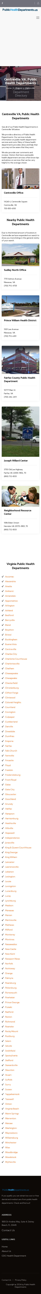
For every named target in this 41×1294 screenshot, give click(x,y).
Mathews (9, 925)
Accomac (9, 576)
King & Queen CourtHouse (18, 847)
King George (11, 852)
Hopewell (10, 833)
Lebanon (9, 871)
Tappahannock (12, 1094)
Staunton (9, 1070)
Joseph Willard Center (16, 461)
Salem (8, 1041)
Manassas (9, 910)
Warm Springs (12, 1113)
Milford (9, 929)
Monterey (10, 934)
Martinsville (10, 920)
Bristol (8, 634)
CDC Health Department (14, 1255)
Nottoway (10, 968)
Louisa (8, 881)
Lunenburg (10, 891)
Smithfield (10, 1050)
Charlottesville (12, 663)
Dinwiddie (10, 731)
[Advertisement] (20, 44)
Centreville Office (13, 193)
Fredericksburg (12, 775)
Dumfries (9, 736)
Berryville (10, 620)
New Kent (10, 954)
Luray (8, 896)
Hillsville (9, 828)
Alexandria (10, 581)
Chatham (9, 668)
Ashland (9, 610)
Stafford (9, 1060)
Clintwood (10, 697)
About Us (6, 1251)
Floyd (8, 765)
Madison (9, 905)
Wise (7, 1147)
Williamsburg (11, 1137)
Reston (8, 1017)
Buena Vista (11, 644)
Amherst (9, 591)
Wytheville (10, 1162)
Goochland (10, 799)
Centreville (30, 88)
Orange (9, 973)
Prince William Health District (20, 321)
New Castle (10, 949)
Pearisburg (10, 983)
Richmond (10, 1021)
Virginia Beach (12, 1108)
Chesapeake (11, 678)
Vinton (8, 1104)
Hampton (9, 813)
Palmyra (9, 978)
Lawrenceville (12, 867)
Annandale (10, 596)
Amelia (8, 586)
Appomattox (11, 600)
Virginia (18, 88)
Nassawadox (11, 944)
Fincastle (9, 760)
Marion (8, 915)
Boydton (9, 629)
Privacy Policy (20, 1280)
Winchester (10, 1142)
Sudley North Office (15, 270)
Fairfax (8, 746)
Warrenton (10, 1118)
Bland (8, 625)
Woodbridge (11, 1152)
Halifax (8, 808)
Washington (11, 1128)
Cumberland (11, 721)
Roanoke (9, 1026)
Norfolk (9, 963)
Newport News (12, 958)
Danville (9, 726)
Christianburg (12, 688)
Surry (8, 1084)
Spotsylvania (11, 1055)
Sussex (8, 1089)
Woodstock (10, 1157)
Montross (9, 939)
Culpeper (10, 717)
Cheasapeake (11, 673)
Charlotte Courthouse (16, 659)
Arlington (9, 605)
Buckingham (11, 639)
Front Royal (10, 779)
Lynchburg (10, 900)
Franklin (9, 770)
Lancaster (9, 862)
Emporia (9, 741)
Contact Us (8, 1230)
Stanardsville (11, 1065)
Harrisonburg (11, 818)
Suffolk (8, 1079)
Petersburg (10, 987)
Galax (8, 784)
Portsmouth (11, 992)
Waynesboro (11, 1133)
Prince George (12, 1002)
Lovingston (10, 886)
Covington (10, 712)
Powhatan (10, 997)
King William (11, 857)
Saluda (8, 1046)
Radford (9, 1012)
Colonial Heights (13, 702)
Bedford (9, 615)
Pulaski (8, 1007)
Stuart (8, 1075)
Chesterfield (11, 683)
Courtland (10, 707)
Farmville (9, 755)
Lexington (10, 876)
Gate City (9, 789)
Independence (12, 838)
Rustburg (9, 1036)
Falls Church (11, 750)
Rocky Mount (11, 1031)
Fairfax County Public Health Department (19, 379)
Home (9, 88)
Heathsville (10, 823)
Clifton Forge (11, 692)
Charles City (11, 654)
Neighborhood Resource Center (17, 512)
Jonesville (9, 842)
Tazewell (9, 1099)
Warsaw (9, 1123)
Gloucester (10, 794)
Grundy (9, 804)
